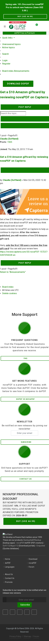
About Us (9, 574)
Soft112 (6, 546)
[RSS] (34, 612)
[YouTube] (27, 612)
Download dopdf (18, 83)
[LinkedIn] (19, 612)
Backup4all (28, 540)
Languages (9, 567)
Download (33, 559)
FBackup (37, 540)
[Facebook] (5, 612)
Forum (31, 567)
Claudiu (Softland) (9, 138)
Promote (9, 582)
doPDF (7, 563)
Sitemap (27, 636)
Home (7, 559)
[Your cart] (35, 26)
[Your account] (41, 26)
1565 (9, 142)
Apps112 (14, 546)
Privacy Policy (15, 636)
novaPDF (20, 543)
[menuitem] (11, 44)
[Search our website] (46, 26)
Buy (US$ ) (25, 16)
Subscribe (24, 604)
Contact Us (9, 578)
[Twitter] (12, 612)
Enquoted (41, 546)
